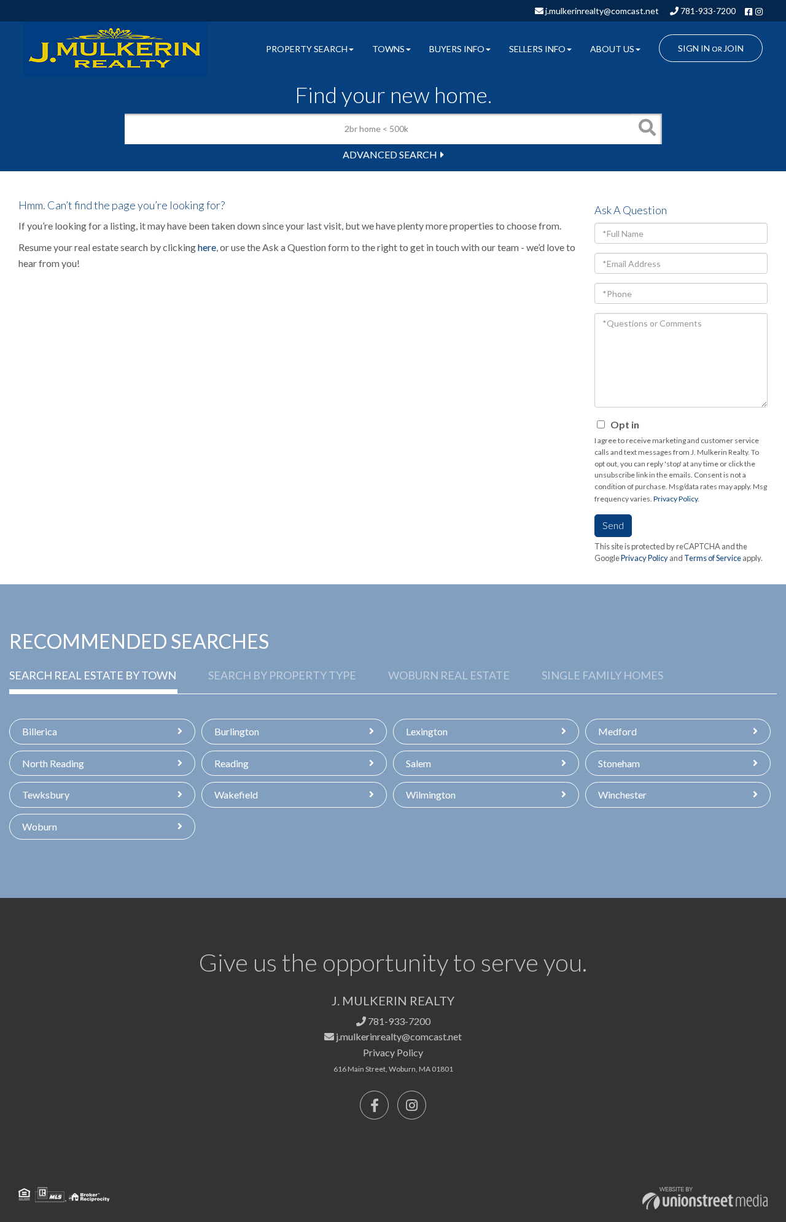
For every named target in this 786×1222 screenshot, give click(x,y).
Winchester (622, 794)
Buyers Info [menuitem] (456, 49)
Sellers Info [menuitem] (537, 49)
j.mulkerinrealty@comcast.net (601, 11)
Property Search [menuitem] (307, 49)
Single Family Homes (602, 675)
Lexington (427, 731)
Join (733, 48)
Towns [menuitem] (388, 49)
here (207, 247)
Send (613, 525)
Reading (231, 763)
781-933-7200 (707, 11)
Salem (418, 763)
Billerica (39, 731)
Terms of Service (712, 558)
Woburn (39, 826)
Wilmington (431, 794)
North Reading (53, 763)
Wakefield (236, 794)
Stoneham (619, 763)
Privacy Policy (675, 498)
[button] (646, 129)
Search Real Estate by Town (92, 675)
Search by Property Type (282, 675)
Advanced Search (390, 154)
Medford (617, 731)
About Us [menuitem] (612, 49)
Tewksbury (45, 794)
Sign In (694, 48)
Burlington (236, 731)
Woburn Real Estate (449, 675)
